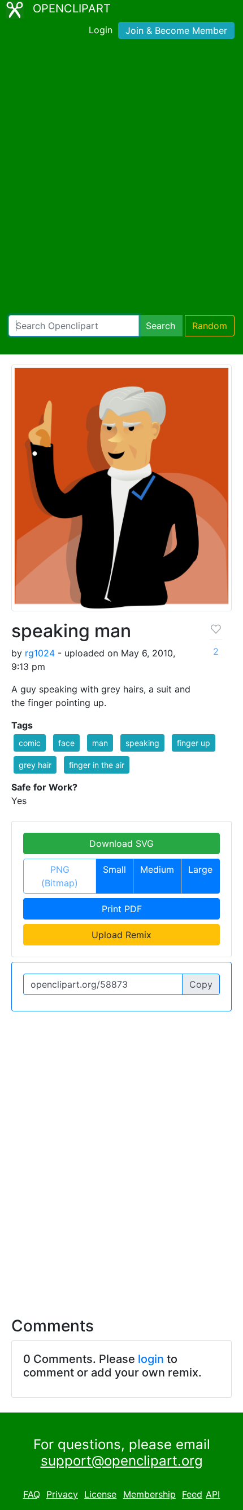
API (213, 1494)
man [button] (100, 743)
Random (209, 325)
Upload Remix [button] (121, 934)
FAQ (31, 1494)
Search (160, 325)
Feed (192, 1494)
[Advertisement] (121, 179)
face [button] (66, 743)
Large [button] (200, 869)
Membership (149, 1494)
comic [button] (30, 743)
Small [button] (114, 869)
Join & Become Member (176, 30)
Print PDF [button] (122, 908)
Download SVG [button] (121, 843)
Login (100, 29)
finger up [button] (193, 743)
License (100, 1494)
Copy (200, 984)
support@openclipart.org (122, 1461)
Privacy (62, 1494)
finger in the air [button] (96, 765)
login (151, 1359)
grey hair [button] (35, 765)
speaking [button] (142, 743)
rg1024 (40, 653)
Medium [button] (157, 869)
